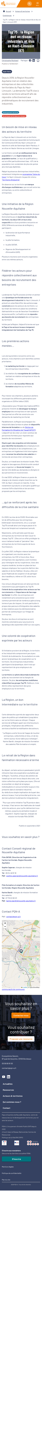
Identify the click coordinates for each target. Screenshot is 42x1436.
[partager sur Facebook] (30, 60)
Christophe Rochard (10, 60)
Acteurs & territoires (22, 11)
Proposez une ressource (21, 1039)
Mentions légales (8, 1167)
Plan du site (6, 1180)
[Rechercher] (29, 3)
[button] (20, 950)
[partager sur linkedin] (33, 60)
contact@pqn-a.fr (13, 916)
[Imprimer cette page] (38, 60)
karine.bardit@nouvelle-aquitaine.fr (21, 901)
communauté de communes (13, 989)
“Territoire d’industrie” (11, 180)
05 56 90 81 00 (7, 1063)
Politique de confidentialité (11, 1173)
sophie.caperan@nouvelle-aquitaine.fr (22, 876)
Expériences (7, 15)
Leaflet (24, 987)
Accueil (8, 11)
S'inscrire (16, 1159)
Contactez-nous (21, 1015)
